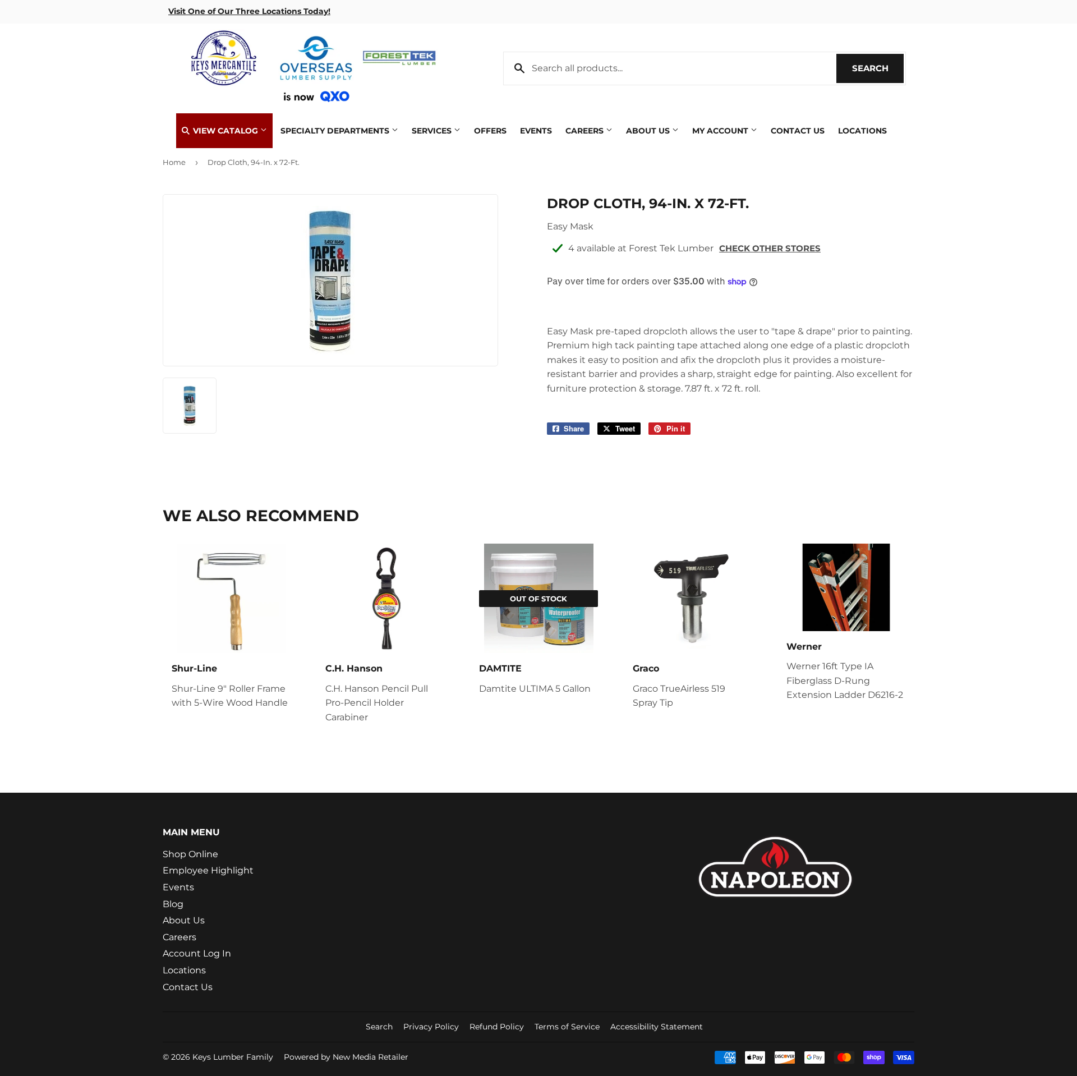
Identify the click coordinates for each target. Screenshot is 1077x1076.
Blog (173, 904)
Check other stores (770, 248)
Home (174, 162)
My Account (721, 130)
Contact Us (798, 130)
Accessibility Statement (656, 1026)
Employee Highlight (208, 870)
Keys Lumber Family (232, 1056)
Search (878, 68)
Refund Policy (497, 1026)
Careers (585, 130)
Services (433, 130)
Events (536, 130)
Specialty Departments (336, 130)
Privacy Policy (431, 1026)
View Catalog (225, 130)
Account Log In (197, 953)
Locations (862, 130)
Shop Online (190, 854)
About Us (649, 130)
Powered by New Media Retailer (346, 1056)
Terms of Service (567, 1026)
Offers (490, 130)
